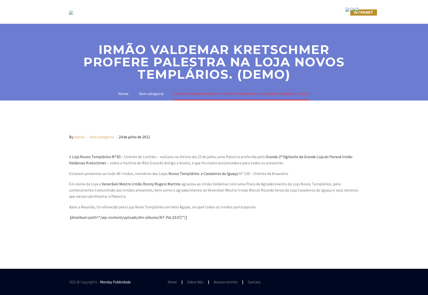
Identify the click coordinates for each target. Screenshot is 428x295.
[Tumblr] (94, 237)
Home (172, 282)
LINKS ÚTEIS (301, 12)
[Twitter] (79, 237)
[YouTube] (357, 282)
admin (79, 136)
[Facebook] (72, 237)
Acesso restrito (226, 282)
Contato (254, 282)
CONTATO (271, 12)
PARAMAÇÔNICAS (208, 12)
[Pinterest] (87, 237)
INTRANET (363, 12)
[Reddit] (108, 237)
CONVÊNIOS (333, 12)
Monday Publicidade (115, 282)
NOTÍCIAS (243, 12)
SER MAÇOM (170, 12)
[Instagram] (351, 282)
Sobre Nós (139, 12)
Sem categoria (101, 136)
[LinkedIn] (101, 237)
